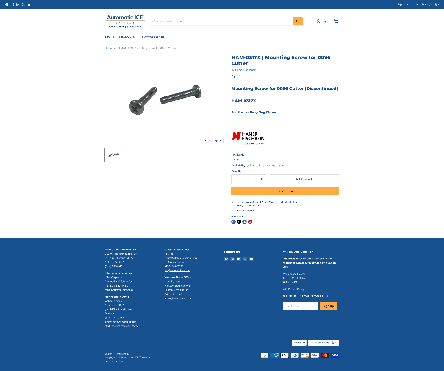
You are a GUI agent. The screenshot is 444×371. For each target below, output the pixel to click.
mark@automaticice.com (178, 298)
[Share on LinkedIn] (244, 222)
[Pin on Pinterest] (250, 222)
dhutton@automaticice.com (120, 321)
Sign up (328, 306)
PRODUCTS (127, 37)
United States (426, 4)
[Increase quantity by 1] (261, 179)
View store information (247, 210)
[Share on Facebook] (233, 222)
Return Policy (122, 353)
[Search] (298, 21)
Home (109, 48)
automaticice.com (153, 37)
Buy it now (285, 191)
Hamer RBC (238, 159)
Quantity (236, 171)
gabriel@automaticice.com (120, 309)
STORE (109, 37)
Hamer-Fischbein (246, 70)
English (401, 4)
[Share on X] (239, 222)
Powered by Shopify (115, 361)
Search (108, 353)
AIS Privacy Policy (293, 289)
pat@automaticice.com (177, 270)
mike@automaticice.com (119, 290)
